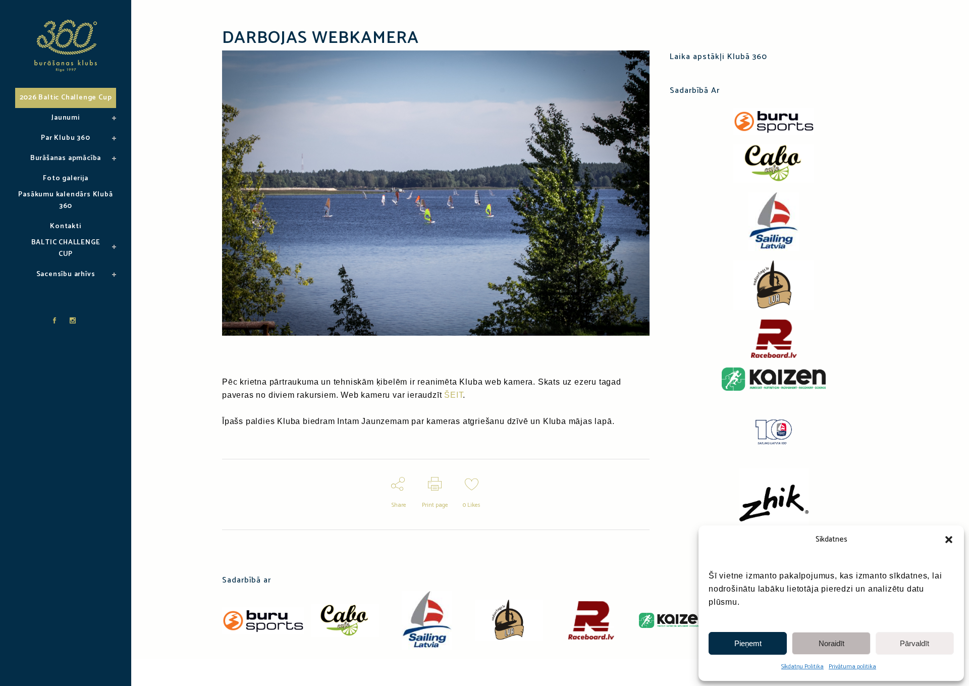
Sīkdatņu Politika (802, 666)
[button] (949, 540)
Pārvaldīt (914, 643)
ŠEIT (453, 395)
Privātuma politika (852, 666)
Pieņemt (748, 643)
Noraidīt (831, 643)
